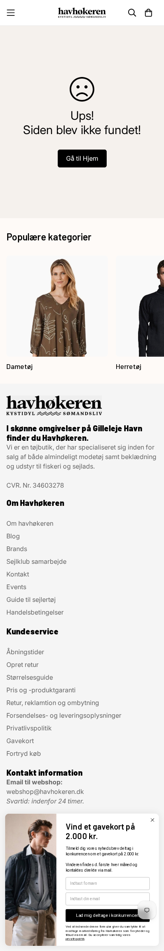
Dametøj (19, 366)
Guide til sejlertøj (31, 599)
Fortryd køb (23, 753)
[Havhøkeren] (82, 12)
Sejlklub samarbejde (36, 561)
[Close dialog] (152, 820)
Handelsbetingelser (35, 612)
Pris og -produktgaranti (41, 690)
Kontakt (17, 574)
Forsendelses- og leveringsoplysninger (63, 715)
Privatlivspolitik (29, 728)
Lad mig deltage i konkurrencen (107, 915)
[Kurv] (148, 13)
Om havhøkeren (29, 523)
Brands (16, 549)
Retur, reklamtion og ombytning (52, 703)
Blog (13, 536)
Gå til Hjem (82, 158)
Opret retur (22, 665)
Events (16, 587)
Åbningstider (25, 652)
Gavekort (20, 741)
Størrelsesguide (29, 677)
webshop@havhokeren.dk (45, 791)
